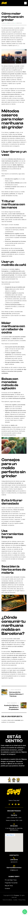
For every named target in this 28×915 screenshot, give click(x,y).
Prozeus (16, 895)
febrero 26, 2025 (10, 23)
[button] (25, 3)
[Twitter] (12, 804)
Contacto (7, 888)
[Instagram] (9, 804)
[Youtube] (18, 804)
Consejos (3, 23)
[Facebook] (15, 804)
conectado (17, 720)
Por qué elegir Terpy (11, 880)
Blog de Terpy (9, 885)
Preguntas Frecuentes (11, 882)
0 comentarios (18, 23)
